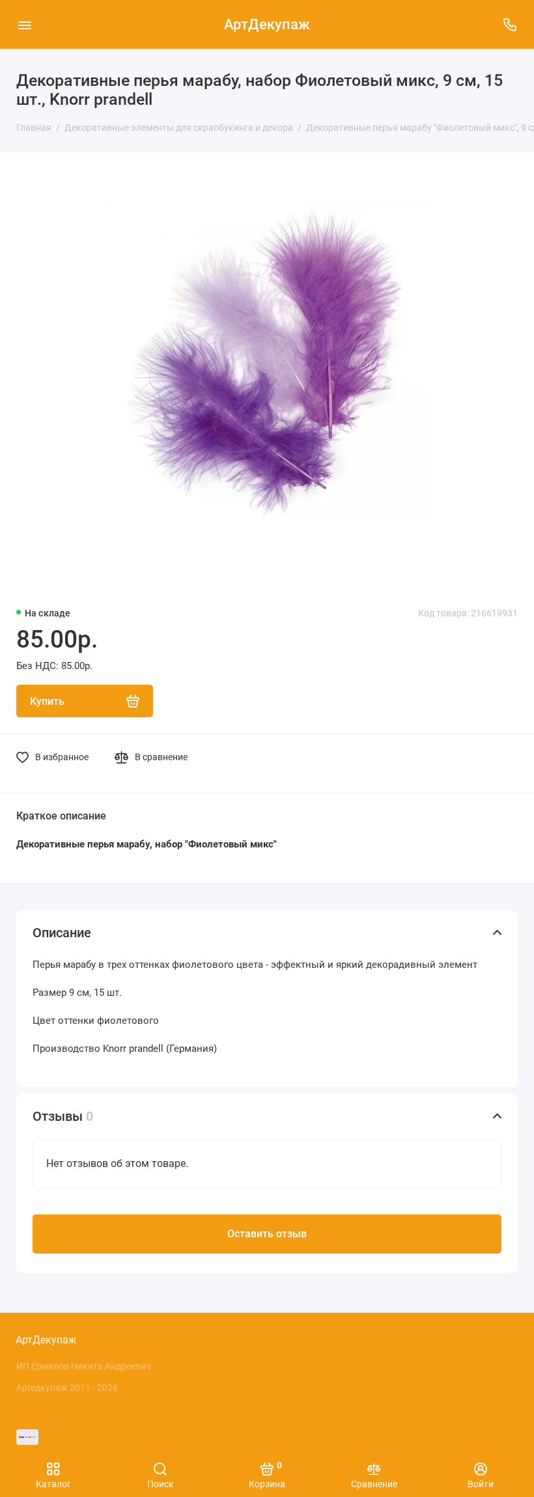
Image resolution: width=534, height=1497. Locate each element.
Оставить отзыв (267, 1234)
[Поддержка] (509, 24)
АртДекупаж (267, 24)
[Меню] (24, 24)
